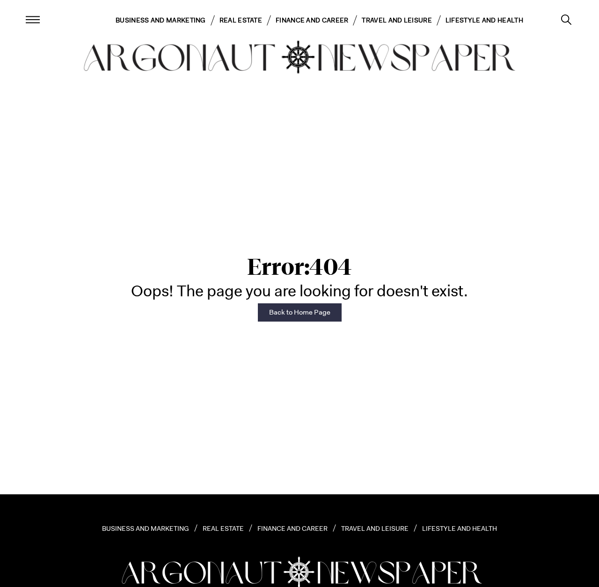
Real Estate (240, 20)
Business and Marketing (161, 20)
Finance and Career (312, 20)
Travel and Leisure (396, 20)
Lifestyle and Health (484, 20)
